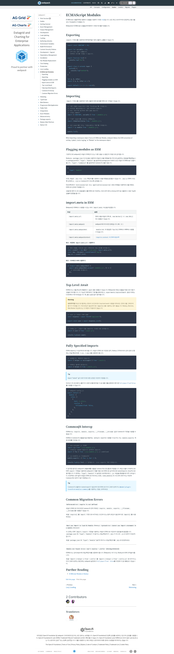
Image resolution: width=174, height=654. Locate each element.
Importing (45, 77)
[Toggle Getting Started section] (39, 24)
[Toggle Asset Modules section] (39, 114)
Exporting (45, 74)
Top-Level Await (47, 85)
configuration (106, 7)
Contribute (87, 3)
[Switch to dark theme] (117, 3)
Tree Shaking (44, 63)
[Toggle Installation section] (39, 58)
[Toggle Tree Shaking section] (39, 63)
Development (44, 32)
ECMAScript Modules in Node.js (78, 574)
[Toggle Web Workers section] (39, 102)
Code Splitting (44, 35)
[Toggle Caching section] (39, 38)
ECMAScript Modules (47, 72)
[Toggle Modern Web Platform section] (39, 122)
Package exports (45, 119)
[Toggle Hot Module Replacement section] (39, 61)
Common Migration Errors (50, 93)
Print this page (81, 579)
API (91, 7)
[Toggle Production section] (39, 66)
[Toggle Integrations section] (39, 111)
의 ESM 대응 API (107, 237)
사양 (102, 20)
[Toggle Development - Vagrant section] (39, 52)
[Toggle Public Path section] (39, 108)
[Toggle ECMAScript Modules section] (39, 72)
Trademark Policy (66, 638)
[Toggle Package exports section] (39, 119)
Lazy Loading (44, 69)
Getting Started (45, 24)
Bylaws (83, 644)
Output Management (46, 30)
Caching (42, 38)
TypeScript (43, 100)
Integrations (44, 111)
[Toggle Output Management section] (39, 30)
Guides (42, 21)
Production (43, 66)
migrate (127, 7)
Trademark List (78, 638)
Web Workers (44, 102)
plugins (134, 7)
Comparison (49, 651)
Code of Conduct (91, 644)
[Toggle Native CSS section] (39, 125)
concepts (97, 7)
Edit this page (70, 579)
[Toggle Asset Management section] (39, 27)
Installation (43, 58)
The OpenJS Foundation (53, 644)
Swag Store (91, 651)
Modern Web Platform (47, 122)
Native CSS (43, 125)
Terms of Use (66, 644)
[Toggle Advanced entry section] (39, 116)
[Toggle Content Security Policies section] (39, 49)
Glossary (109, 651)
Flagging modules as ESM (50, 80)
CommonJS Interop (48, 91)
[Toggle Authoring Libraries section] (39, 41)
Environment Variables (47, 44)
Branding (116, 651)
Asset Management (46, 27)
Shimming (43, 97)
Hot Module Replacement (48, 61)
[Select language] (112, 3)
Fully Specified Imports (49, 88)
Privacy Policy (75, 644)
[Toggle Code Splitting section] (39, 35)
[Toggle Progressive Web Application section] (39, 105)
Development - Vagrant (47, 52)
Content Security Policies (48, 49)
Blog (94, 3)
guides (114, 7)
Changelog (123, 651)
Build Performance (46, 47)
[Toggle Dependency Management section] (39, 55)
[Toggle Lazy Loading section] (39, 69)
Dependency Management (48, 55)
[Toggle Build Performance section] (39, 47)
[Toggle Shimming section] (39, 97)
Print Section (44, 18)
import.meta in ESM (48, 83)
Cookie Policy (124, 644)
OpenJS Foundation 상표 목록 (108, 638)
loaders (120, 7)
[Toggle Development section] (39, 32)
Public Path (43, 108)
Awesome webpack (100, 651)
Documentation (76, 3)
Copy (133, 45)
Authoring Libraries (46, 41)
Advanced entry (45, 116)
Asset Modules (44, 114)
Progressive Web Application (49, 105)
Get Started (41, 651)
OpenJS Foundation (49, 635)
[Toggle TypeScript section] (39, 100)
